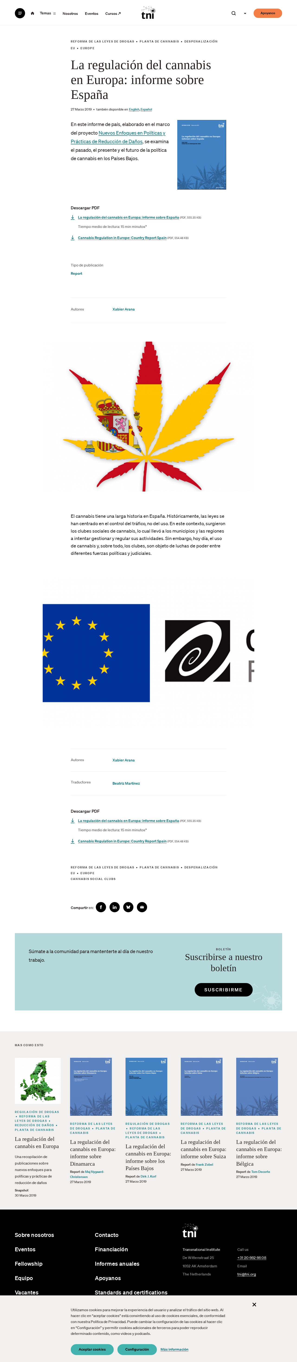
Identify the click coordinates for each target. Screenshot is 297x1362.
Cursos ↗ (113, 13)
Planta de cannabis (159, 41)
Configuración (137, 1349)
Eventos (91, 13)
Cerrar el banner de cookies (254, 1305)
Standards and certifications (131, 1292)
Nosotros (70, 13)
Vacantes (27, 1292)
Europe (88, 48)
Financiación (111, 1249)
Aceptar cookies (92, 1349)
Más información (174, 1349)
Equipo (24, 1278)
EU (73, 48)
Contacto (107, 1235)
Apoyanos (268, 13)
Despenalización (201, 41)
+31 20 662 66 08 (251, 1257)
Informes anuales (117, 1263)
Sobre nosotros (34, 1235)
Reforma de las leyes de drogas (103, 41)
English (134, 109)
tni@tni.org (246, 1274)
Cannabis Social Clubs (93, 879)
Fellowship (28, 1263)
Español (146, 109)
